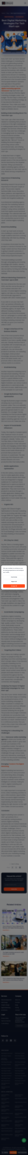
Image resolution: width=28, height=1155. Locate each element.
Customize (14, 577)
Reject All (14, 581)
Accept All (14, 586)
